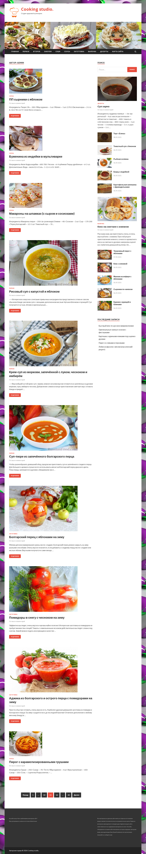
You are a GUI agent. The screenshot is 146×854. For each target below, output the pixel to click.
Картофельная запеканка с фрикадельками (124, 186)
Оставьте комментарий (17, 103)
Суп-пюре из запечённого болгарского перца (41, 456)
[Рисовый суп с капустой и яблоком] (51, 264)
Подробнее (15, 115)
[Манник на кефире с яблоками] (105, 284)
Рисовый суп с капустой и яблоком (34, 291)
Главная (15, 51)
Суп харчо (104, 106)
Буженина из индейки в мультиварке (35, 156)
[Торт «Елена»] (105, 141)
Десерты (104, 51)
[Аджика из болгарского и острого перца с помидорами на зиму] (51, 670)
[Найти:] (117, 69)
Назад (25, 795)
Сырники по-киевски (123, 289)
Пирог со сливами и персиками (112, 343)
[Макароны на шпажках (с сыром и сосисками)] (51, 196)
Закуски (48, 51)
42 (69, 795)
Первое (26, 51)
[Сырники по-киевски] (105, 297)
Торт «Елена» (119, 133)
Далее (76, 795)
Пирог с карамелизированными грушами (39, 762)
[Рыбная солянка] (105, 167)
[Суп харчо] (117, 101)
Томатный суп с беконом (124, 146)
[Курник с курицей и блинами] (105, 310)
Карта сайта (117, 51)
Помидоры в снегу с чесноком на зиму (36, 617)
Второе (36, 51)
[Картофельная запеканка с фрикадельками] (105, 193)
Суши (57, 51)
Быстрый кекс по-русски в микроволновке (116, 326)
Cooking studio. (37, 9)
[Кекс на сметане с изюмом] (117, 221)
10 (44, 795)
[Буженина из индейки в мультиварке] (51, 139)
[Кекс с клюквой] (105, 272)
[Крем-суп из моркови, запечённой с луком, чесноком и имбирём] (51, 344)
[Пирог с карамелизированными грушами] (51, 744)
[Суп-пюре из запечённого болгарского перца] (51, 429)
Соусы (67, 51)
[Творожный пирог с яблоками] (105, 259)
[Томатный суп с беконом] (105, 154)
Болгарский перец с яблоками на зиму (36, 537)
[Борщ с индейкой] (105, 180)
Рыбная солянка (120, 159)
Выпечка (92, 51)
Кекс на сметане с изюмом (113, 226)
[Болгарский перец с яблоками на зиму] (51, 509)
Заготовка (79, 51)
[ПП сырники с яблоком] (51, 82)
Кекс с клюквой (120, 264)
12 (57, 795)
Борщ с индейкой (121, 172)
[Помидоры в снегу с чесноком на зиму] (51, 590)
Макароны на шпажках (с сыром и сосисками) (42, 213)
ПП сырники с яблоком (25, 99)
